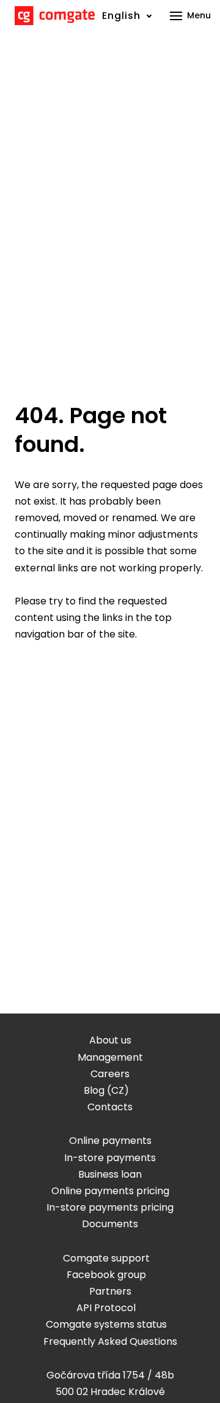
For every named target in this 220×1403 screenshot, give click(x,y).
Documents (110, 1224)
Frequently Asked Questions (110, 1341)
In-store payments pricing (110, 1207)
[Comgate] (55, 15)
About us (110, 1040)
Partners (110, 1291)
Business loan (110, 1174)
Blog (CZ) (106, 1090)
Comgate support (106, 1258)
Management (110, 1057)
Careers (110, 1074)
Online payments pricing (110, 1191)
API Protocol (106, 1308)
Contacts (110, 1107)
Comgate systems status (106, 1324)
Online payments (110, 1141)
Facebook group (106, 1275)
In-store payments (110, 1158)
